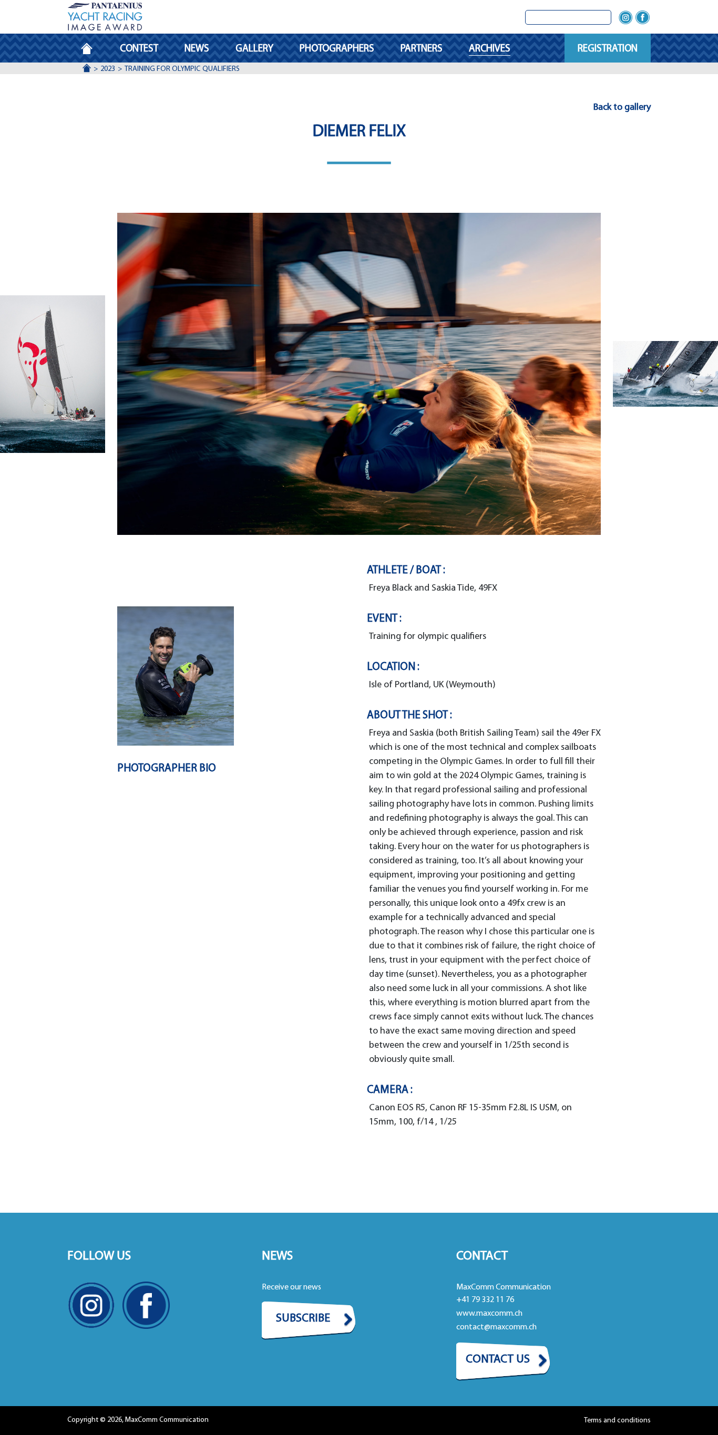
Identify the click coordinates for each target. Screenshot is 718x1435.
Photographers (337, 49)
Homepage (93, 49)
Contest (139, 49)
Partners (422, 49)
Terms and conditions (617, 1420)
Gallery (254, 49)
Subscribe (303, 1319)
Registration (608, 49)
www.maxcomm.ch (489, 1313)
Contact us (498, 1360)
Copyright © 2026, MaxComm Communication (138, 1420)
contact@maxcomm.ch (496, 1327)
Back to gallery (622, 107)
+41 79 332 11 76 (485, 1300)
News (196, 49)
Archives (489, 49)
